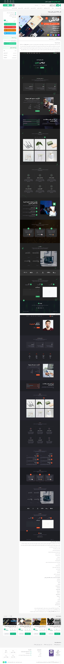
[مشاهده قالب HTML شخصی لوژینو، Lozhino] (10, 621)
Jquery (59, 582)
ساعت (10, 2)
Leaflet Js (58, 592)
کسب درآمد (4, 8)
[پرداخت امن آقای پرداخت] (51, 653)
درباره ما (40, 654)
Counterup (58, 587)
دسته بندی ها (57, 8)
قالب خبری (13, 8)
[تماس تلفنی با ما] (3, 662)
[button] (10, 24)
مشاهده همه (5, 616)
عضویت (5, 5)
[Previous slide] (11, 616)
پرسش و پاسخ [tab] (51, 39)
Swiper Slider (58, 589)
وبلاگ (53, 8)
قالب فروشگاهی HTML (57, 644)
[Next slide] (9, 616)
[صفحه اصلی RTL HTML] (55, 5)
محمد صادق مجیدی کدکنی (11, 662)
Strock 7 (58, 601)
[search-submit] (19, 5)
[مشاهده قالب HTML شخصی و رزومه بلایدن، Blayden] (39, 621)
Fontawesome (58, 586)
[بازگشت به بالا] (60, 662)
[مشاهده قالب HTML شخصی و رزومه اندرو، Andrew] (54, 621)
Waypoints (58, 591)
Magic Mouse (58, 594)
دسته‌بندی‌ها (39, 651)
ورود (10, 5)
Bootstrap (58, 581)
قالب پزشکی (20, 8)
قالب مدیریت (33, 8)
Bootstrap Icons (57, 604)
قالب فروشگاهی (46, 8)
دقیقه (7, 2)
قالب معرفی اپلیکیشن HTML (38, 644)
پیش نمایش (51, 633)
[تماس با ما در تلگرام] (6, 662)
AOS (59, 598)
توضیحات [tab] (57, 39)
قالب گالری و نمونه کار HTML (48, 644)
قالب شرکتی (26, 8)
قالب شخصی (39, 8)
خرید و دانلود (57, 633)
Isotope (59, 584)
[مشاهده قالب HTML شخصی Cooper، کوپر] (24, 621)
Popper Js (58, 596)
